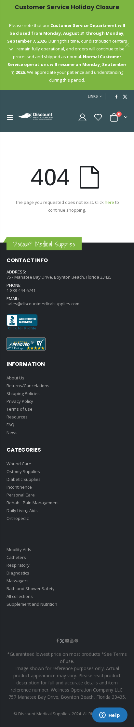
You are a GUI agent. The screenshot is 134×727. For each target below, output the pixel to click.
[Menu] (10, 117)
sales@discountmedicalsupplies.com (43, 304)
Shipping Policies (23, 393)
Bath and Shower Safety (31, 588)
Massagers (18, 581)
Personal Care (21, 495)
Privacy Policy (20, 401)
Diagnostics (18, 573)
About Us (15, 378)
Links (93, 96)
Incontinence (19, 487)
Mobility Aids (19, 549)
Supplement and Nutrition (32, 604)
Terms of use (20, 409)
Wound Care (19, 464)
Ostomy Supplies (23, 471)
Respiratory (18, 565)
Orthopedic (18, 518)
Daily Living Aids (22, 510)
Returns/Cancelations (28, 386)
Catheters (16, 557)
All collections (20, 596)
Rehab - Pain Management (33, 503)
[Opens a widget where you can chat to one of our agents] (109, 715)
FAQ (10, 425)
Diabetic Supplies (24, 479)
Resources (17, 417)
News (12, 432)
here (109, 202)
